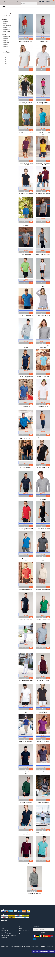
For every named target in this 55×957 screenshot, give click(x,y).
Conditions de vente (5, 930)
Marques (21, 926)
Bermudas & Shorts (23, 932)
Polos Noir (5, 23)
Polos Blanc (5, 21)
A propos (2, 926)
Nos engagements (18, 1)
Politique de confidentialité (6, 933)
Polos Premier (6, 46)
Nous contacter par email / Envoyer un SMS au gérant (8, 936)
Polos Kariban (6, 42)
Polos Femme (5, 59)
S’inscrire (48, 1)
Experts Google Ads (5, 939)
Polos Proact (5, 44)
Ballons (20, 928)
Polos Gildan (5, 38)
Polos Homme (6, 57)
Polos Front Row (6, 36)
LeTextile (3, 6)
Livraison (12, 1)
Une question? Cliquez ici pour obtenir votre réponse (43, 951)
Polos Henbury (6, 40)
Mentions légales (4, 932)
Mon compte (41, 1)
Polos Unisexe (6, 61)
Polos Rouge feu (6, 31)
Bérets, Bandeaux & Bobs (24, 930)
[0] (52, 1)
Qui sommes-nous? (7, 1)
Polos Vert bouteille (7, 25)
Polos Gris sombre (6, 29)
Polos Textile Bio (6, 52)
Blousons (21, 933)
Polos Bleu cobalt (6, 27)
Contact (2, 1)
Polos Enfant (5, 63)
